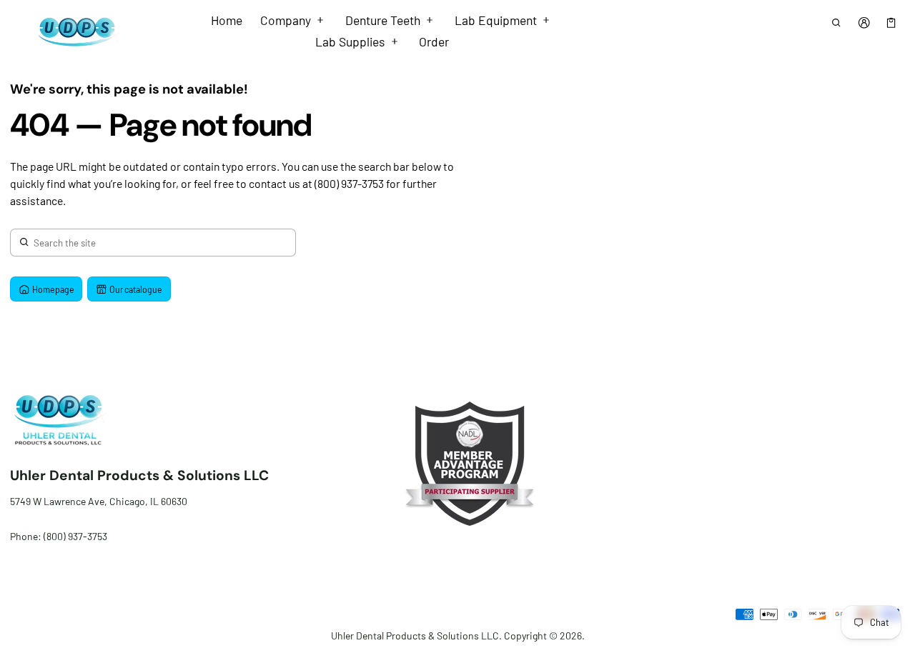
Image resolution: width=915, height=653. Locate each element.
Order (434, 41)
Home (226, 20)
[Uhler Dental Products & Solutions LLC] (74, 31)
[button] (837, 22)
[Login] (864, 22)
